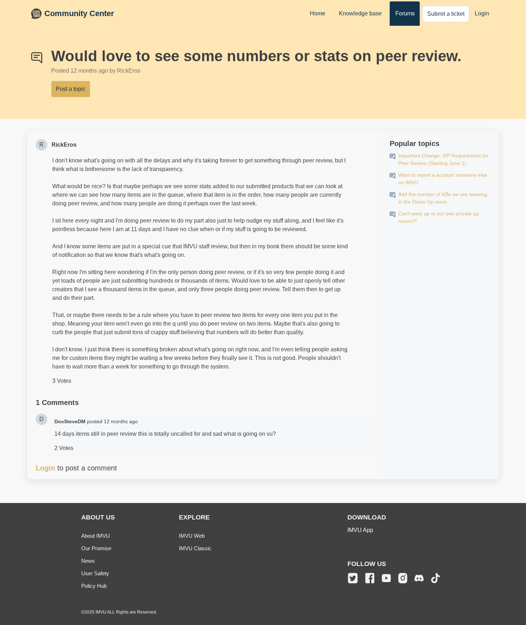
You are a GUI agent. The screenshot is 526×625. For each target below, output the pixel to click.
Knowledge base (360, 13)
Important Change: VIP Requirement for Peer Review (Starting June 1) (443, 159)
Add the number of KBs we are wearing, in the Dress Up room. (443, 198)
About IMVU (95, 536)
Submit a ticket (445, 14)
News (88, 561)
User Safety (95, 573)
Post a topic (71, 89)
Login (482, 13)
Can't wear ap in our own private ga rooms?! (438, 217)
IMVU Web (192, 536)
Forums (405, 13)
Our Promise (96, 548)
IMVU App (360, 530)
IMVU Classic (195, 548)
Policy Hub (94, 586)
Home (317, 13)
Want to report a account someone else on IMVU (442, 178)
